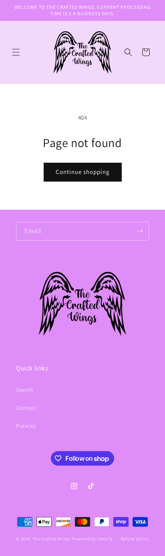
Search (25, 389)
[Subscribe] (140, 231)
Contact (26, 407)
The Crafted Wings (51, 539)
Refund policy (135, 539)
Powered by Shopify (92, 539)
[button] (16, 52)
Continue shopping (83, 172)
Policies (26, 425)
